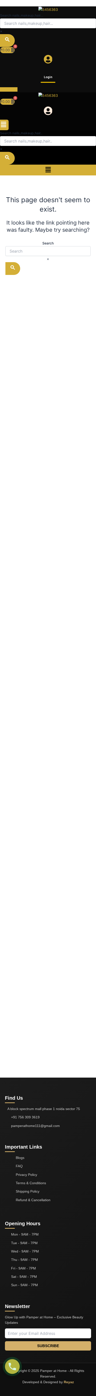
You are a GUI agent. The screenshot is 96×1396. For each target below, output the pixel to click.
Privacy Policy (26, 1175)
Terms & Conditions (31, 1183)
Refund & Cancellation (33, 1200)
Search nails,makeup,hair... (21, 15)
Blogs (20, 1158)
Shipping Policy (27, 1191)
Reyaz (69, 1382)
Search (48, 243)
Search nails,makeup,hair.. (21, 133)
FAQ (19, 1166)
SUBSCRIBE (48, 1346)
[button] (3, 125)
